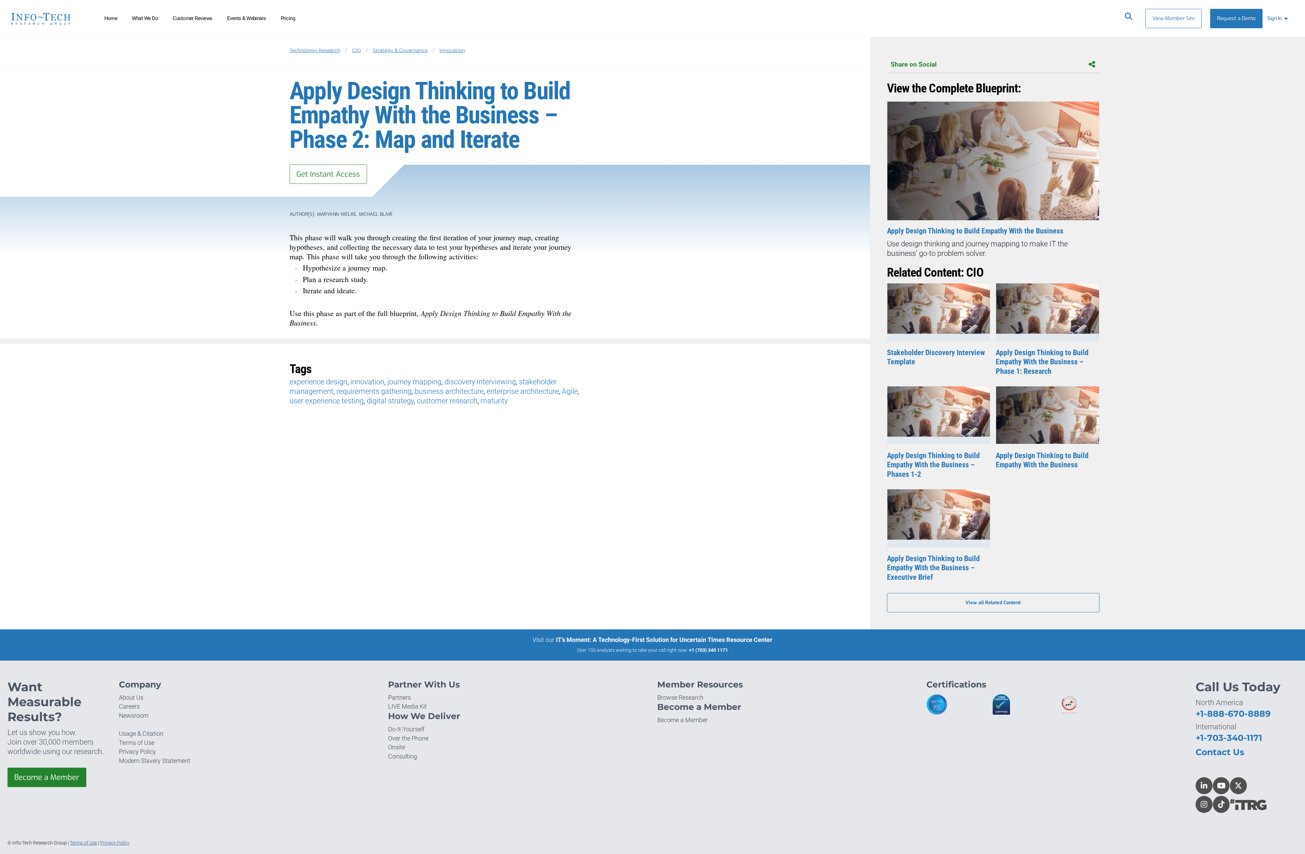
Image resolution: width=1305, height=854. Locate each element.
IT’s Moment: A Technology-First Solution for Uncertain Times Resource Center (664, 639)
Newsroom (134, 715)
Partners (399, 697)
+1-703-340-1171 (1229, 738)
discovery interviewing (480, 382)
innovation (367, 382)
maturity (494, 401)
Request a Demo (1236, 18)
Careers (129, 706)
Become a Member (46, 777)
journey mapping (414, 382)
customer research (447, 401)
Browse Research (680, 697)
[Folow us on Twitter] (1238, 785)
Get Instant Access (328, 174)
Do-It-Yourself (406, 729)
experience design (318, 382)
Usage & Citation (141, 733)
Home (111, 18)
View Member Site (1173, 18)
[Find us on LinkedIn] (1204, 785)
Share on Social (914, 64)
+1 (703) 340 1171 (708, 650)
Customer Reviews (192, 18)
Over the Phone (408, 738)
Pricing (288, 18)
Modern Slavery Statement (154, 760)
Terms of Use (136, 742)
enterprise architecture (523, 391)
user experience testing (327, 401)
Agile (570, 391)
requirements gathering (374, 391)
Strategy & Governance (400, 50)
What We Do (145, 18)
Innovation (452, 50)
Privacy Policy (137, 751)
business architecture (449, 391)
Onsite (396, 747)
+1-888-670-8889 (1233, 714)
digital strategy (390, 401)
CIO (356, 50)
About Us (131, 697)
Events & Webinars (246, 18)
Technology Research (315, 50)
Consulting (402, 756)
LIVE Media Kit (407, 706)
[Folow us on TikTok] (1221, 804)
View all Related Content (993, 602)
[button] (1279, 18)
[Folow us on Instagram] (1204, 804)
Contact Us (1220, 752)
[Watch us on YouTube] (1221, 785)
